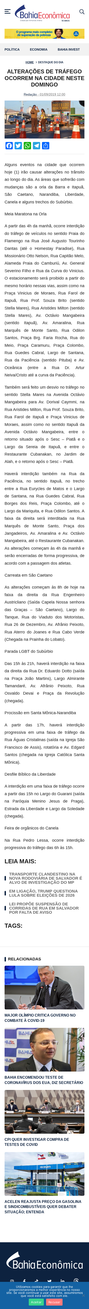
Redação (30, 94)
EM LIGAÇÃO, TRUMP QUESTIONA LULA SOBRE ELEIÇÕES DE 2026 (43, 893)
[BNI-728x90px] (44, 34)
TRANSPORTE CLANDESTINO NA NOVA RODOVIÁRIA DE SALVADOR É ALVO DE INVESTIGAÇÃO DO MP (45, 878)
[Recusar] (83, 1295)
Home (30, 62)
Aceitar (36, 1302)
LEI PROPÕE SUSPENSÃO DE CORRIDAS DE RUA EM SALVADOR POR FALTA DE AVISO (44, 908)
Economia (38, 49)
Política (12, 49)
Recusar (54, 1302)
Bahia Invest (69, 49)
